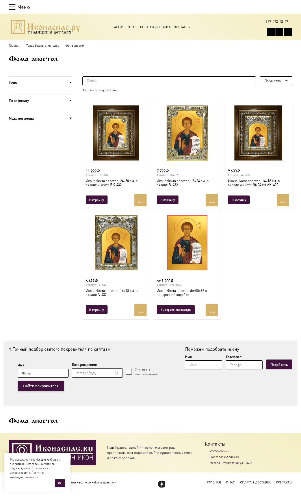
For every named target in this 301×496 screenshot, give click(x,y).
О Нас (132, 27)
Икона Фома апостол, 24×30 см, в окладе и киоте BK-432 (112, 182)
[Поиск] (251, 81)
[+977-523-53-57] (207, 451)
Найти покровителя (41, 386)
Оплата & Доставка (155, 27)
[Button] (290, 7)
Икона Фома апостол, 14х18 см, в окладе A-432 (112, 292)
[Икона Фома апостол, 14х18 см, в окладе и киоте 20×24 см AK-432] (258, 132)
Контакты (182, 27)
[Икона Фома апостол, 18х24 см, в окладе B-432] (187, 132)
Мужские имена (21, 118)
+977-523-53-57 (220, 451)
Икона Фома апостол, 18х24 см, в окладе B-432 (183, 182)
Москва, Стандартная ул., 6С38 (231, 463)
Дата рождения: (84, 364)
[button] (19, 6)
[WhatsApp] (279, 32)
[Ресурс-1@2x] (46, 27)
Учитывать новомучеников (146, 371)
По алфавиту (19, 100)
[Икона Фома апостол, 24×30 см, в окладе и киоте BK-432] (116, 132)
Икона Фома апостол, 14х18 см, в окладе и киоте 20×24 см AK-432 (254, 182)
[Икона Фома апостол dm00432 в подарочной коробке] (187, 242)
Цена (13, 82)
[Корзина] (281, 6)
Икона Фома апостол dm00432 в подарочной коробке (182, 292)
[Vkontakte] (271, 32)
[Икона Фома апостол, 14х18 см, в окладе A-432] (116, 242)
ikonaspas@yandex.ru (224, 457)
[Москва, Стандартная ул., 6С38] (207, 462)
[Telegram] (288, 32)
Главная (117, 27)
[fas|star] (162, 484)
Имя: (21, 365)
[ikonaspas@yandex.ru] (207, 457)
